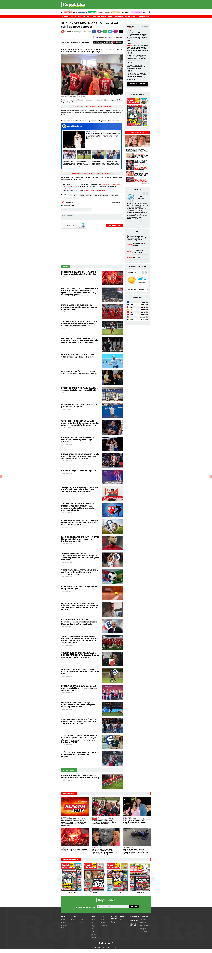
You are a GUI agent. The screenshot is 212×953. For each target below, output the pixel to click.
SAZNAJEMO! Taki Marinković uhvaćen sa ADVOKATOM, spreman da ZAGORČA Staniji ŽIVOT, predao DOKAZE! (136, 58)
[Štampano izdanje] (71, 877)
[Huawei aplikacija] (118, 42)
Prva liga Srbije (114, 195)
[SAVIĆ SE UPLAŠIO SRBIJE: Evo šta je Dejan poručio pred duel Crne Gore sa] (99, 154)
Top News (134, 920)
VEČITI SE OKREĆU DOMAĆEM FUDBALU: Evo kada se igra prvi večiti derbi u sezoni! (80, 754)
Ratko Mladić (87, 16)
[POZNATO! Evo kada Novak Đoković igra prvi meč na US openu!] (112, 410)
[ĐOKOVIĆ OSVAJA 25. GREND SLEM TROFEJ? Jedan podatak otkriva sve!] (113, 154)
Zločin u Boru (119, 16)
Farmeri (112, 922)
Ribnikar (110, 16)
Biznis (122, 917)
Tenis (92, 925)
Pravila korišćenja (143, 921)
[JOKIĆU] (74, 139)
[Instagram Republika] (112, 943)
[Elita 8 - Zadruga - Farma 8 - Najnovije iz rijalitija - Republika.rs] (136, 12)
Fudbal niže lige (94, 921)
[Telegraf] (110, 31)
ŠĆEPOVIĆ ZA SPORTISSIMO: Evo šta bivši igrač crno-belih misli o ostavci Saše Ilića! (80, 671)
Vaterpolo (95, 159)
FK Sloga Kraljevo (73, 198)
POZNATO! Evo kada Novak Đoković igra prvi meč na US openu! (80, 405)
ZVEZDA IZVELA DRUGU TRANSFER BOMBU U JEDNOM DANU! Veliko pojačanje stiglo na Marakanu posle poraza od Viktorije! (77, 507)
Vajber (77, 186)
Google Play (89, 190)
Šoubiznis (103, 922)
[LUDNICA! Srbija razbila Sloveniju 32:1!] (112, 477)
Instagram (111, 184)
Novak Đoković (110, 159)
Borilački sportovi (93, 927)
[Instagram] (115, 31)
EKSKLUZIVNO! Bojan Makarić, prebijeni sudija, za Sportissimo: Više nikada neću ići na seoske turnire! (79, 522)
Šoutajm (93, 934)
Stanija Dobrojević (143, 16)
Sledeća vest (116, 202)
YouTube (118, 184)
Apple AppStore (100, 190)
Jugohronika (127, 847)
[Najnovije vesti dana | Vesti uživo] (92, 12)
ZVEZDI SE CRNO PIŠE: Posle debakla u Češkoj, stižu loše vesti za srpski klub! (79, 389)
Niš (129, 273)
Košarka (93, 924)
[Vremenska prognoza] (132, 280)
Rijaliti (102, 921)
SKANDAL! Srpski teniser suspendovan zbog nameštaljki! (79, 588)
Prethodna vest (69, 202)
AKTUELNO (65, 16)
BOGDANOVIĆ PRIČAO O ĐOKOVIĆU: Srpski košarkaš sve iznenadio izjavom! (79, 372)
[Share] (63, 799)
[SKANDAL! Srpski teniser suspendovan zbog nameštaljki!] (112, 593)
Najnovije (130, 26)
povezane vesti (69, 770)
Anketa (137, 232)
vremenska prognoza (137, 266)
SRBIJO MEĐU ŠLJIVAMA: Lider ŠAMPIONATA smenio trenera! (92, 173)
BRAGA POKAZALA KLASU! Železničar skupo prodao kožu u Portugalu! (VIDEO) (80, 776)
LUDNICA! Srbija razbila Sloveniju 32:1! (78, 471)
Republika (144, 917)
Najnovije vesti (69, 793)
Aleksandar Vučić (75, 16)
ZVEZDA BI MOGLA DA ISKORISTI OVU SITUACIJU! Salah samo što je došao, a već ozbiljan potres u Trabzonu (83, 164)
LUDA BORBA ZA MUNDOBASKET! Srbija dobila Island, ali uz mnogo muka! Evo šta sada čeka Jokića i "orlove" (80, 456)
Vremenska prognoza (64, 926)
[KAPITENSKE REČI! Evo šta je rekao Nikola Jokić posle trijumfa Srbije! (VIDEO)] (112, 444)
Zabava (127, 12)
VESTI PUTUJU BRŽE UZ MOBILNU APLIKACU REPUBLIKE (92, 106)
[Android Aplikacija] (98, 42)
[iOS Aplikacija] (108, 42)
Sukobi (83, 922)
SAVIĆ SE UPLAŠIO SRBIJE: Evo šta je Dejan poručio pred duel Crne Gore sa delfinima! (98, 164)
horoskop (137, 189)
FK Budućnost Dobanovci (101, 195)
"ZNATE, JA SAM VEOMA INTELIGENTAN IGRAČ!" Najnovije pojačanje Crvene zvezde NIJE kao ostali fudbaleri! (79, 489)
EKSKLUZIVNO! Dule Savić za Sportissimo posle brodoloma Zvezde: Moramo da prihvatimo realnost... (79, 622)
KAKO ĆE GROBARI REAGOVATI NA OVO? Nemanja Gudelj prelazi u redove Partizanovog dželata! (80, 539)
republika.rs (104, 947)
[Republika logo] (73, 4)
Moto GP (93, 930)
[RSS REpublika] (109, 943)
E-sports (93, 936)
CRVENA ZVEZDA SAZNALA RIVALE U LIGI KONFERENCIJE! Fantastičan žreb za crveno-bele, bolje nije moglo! (80, 655)
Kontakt (142, 927)
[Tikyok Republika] (102, 943)
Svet (122, 12)
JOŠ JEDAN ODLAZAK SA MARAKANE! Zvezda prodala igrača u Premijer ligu (78, 273)
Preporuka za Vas (137, 132)
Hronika (107, 12)
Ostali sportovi (93, 932)
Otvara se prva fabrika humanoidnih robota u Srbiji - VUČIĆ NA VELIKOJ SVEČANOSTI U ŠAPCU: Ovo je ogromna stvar (137, 48)
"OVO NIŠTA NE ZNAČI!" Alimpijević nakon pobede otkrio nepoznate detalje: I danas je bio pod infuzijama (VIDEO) (80, 423)
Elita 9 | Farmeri (113, 917)
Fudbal (82, 195)
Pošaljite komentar (114, 225)
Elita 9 (125, 817)
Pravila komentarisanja (144, 924)
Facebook (103, 184)
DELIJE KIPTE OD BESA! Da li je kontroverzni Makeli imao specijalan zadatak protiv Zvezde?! (78, 705)
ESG (121, 921)
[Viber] (99, 31)
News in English (133, 924)
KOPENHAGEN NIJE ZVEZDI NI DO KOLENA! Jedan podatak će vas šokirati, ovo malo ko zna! (69, 164)
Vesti (75, 12)
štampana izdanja (72, 859)
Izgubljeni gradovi (130, 16)
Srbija (70, 195)
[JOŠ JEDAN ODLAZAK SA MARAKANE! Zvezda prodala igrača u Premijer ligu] (112, 278)
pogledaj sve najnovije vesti (137, 84)
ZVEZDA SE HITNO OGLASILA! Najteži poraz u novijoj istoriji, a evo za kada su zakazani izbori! (79, 688)
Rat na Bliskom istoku (99, 16)
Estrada (95, 847)
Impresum (143, 919)
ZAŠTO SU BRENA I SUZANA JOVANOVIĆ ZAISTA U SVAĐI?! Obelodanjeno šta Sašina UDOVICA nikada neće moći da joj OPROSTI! (137, 76)
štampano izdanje (137, 95)
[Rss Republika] (106, 943)
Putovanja (134, 917)
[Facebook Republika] (100, 943)
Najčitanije (144, 26)
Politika (63, 922)
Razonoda (104, 925)
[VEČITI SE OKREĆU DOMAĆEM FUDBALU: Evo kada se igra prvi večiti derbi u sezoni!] (112, 758)
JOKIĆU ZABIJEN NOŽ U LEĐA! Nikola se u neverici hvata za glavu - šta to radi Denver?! (103, 135)
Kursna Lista (137, 297)
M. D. (71, 32)
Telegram (71, 186)
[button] (144, 193)
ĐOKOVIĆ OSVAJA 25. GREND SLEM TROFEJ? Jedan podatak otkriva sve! (112, 164)
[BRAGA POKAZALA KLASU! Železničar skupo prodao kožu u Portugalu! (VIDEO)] (112, 781)
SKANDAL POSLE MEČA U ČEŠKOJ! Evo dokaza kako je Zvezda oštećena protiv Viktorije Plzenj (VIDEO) (79, 721)
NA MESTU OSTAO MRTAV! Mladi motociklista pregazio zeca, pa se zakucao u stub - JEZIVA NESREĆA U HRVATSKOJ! (135, 851)
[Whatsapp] (104, 31)
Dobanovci (89, 195)
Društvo (63, 924)
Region (83, 921)
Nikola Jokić (89, 131)
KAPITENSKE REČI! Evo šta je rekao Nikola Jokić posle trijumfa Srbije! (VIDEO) (77, 440)
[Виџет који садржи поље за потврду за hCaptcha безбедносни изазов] (73, 225)
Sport (76, 32)
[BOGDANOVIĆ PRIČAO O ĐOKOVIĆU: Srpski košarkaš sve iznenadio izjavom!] (112, 377)
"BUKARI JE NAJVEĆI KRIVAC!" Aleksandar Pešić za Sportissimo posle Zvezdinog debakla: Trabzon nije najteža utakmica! (80, 556)
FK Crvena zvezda (67, 159)
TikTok (65, 186)
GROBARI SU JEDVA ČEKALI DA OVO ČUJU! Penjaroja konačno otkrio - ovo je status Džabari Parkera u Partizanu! (79, 340)
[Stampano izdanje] (137, 112)
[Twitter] (121, 31)
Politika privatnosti (143, 930)
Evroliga (93, 937)
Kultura (103, 924)
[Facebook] (94, 31)
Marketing (143, 928)
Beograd (63, 921)
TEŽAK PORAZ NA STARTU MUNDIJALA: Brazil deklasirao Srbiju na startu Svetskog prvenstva (79, 572)
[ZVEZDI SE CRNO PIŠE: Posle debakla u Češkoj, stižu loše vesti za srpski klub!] (112, 394)
